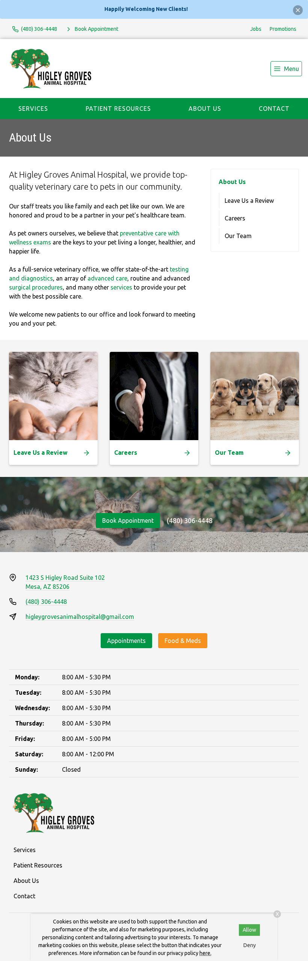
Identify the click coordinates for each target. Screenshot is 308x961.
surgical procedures (36, 287)
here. (205, 953)
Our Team (238, 235)
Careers (235, 218)
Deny (249, 945)
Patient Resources (118, 108)
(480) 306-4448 (190, 520)
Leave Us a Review (249, 200)
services (121, 287)
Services (33, 108)
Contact (274, 108)
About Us (205, 108)
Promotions (283, 29)
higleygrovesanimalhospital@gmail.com (80, 616)
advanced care (107, 278)
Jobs (255, 29)
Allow (249, 930)
